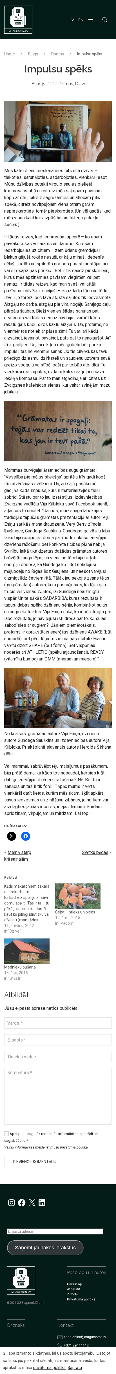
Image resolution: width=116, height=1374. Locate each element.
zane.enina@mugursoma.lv (85, 1337)
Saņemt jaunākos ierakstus (45, 1247)
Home (9, 54)
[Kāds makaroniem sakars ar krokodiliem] (29, 908)
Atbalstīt (73, 1289)
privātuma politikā (49, 1367)
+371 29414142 (76, 1345)
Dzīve (80, 83)
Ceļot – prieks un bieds (75, 912)
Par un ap (74, 1284)
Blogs (33, 54)
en (81, 19)
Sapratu (75, 1367)
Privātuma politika (81, 1299)
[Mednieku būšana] (27, 951)
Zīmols (72, 1294)
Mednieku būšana (20, 967)
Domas (57, 54)
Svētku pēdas (95, 852)
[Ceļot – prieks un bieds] (78, 896)
